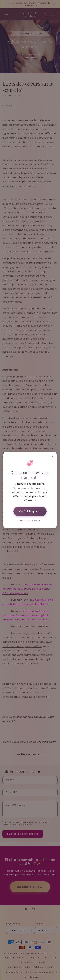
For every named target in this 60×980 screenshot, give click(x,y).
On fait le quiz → (30, 511)
